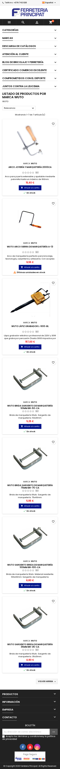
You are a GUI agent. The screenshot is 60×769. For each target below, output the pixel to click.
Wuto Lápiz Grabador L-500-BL (30, 326)
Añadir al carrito (30, 187)
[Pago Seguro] (30, 756)
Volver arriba (47, 681)
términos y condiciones (30, 736)
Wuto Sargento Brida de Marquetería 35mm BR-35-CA (30, 645)
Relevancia (19, 108)
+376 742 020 (20, 2)
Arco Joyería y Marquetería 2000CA (30, 167)
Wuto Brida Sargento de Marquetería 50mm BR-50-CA (30, 407)
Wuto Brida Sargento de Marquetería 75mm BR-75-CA (30, 486)
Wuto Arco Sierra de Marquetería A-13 (30, 246)
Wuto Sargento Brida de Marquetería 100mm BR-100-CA (30, 566)
